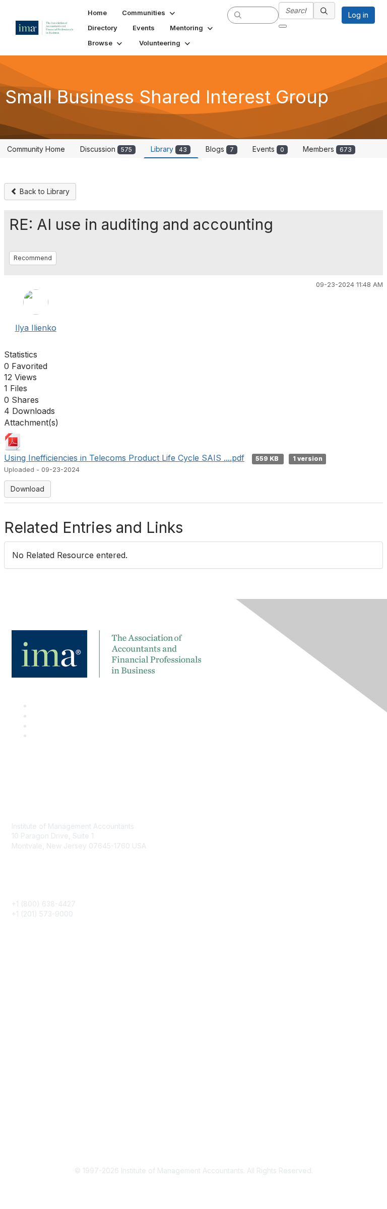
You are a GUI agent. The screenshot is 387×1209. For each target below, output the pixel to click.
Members (327, 149)
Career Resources (42, 1024)
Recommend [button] (33, 258)
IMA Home (28, 980)
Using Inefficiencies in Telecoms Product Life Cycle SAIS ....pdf (124, 458)
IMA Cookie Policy (42, 1091)
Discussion (106, 149)
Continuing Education (47, 1010)
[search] (237, 15)
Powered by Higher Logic (194, 1188)
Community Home (36, 149)
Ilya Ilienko (35, 328)
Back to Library (44, 191)
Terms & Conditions (44, 1106)
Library (169, 149)
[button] (149, 12)
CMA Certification (40, 995)
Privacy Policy (35, 1121)
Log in (358, 15)
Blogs (220, 149)
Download (27, 489)
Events (268, 149)
